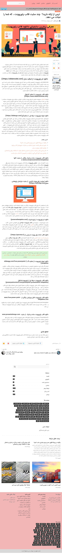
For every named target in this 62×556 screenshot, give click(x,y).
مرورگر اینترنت (39, 416)
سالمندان (38, 412)
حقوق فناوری (27, 410)
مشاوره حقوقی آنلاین (30, 416)
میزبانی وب (23, 416)
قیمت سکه (27, 414)
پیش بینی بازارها (33, 418)
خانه (59, 8)
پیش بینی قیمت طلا (44, 421)
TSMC (31, 403)
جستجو (47, 364)
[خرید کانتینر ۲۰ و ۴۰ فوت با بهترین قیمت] (46, 472)
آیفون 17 (46, 405)
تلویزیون (39, 410)
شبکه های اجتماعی (19, 412)
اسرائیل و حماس (26, 405)
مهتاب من (6, 255)
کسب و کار (58, 11)
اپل (20, 405)
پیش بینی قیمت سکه (24, 418)
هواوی (17, 416)
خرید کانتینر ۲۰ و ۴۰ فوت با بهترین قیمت (50, 485)
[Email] (54, 68)
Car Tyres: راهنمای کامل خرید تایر (21, 485)
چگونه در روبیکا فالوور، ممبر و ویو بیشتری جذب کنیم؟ (33, 143)
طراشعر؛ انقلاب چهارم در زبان (39, 148)
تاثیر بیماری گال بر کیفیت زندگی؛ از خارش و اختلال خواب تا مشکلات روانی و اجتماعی (25, 151)
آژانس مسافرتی (25, 403)
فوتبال (32, 414)
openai (36, 403)
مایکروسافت (46, 416)
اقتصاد (43, 255)
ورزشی (33, 255)
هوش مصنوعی (45, 418)
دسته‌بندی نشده (45, 382)
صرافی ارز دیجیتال (45, 414)
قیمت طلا (21, 414)
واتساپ (39, 418)
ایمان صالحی (55, 21)
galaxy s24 (46, 403)
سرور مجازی (27, 412)
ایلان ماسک (46, 408)
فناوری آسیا (37, 414)
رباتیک (47, 412)
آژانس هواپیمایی (17, 403)
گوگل (38, 421)
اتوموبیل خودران (34, 405)
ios (41, 403)
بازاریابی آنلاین (23, 408)
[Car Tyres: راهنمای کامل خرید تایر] (16, 472)
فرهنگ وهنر (28, 255)
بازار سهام (30, 408)
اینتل (41, 408)
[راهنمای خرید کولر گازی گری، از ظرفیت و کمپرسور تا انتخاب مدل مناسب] (56, 80)
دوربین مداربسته (20, 410)
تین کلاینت (33, 410)
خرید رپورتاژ (12, 502)
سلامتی (47, 385)
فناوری (32, 225)
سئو (43, 412)
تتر (18, 408)
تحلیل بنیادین (45, 410)
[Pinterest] (58, 68)
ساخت (17, 214)
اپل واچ (16, 405)
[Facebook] (58, 64)
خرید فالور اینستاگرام (44, 430)
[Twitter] (54, 64)
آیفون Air (41, 405)
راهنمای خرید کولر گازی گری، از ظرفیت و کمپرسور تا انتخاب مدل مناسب (56, 88)
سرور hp (33, 412)
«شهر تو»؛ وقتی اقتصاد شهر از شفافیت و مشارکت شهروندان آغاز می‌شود (28, 145)
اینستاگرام (36, 408)
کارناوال (43, 99)
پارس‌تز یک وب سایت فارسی (41, 238)
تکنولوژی (38, 255)
